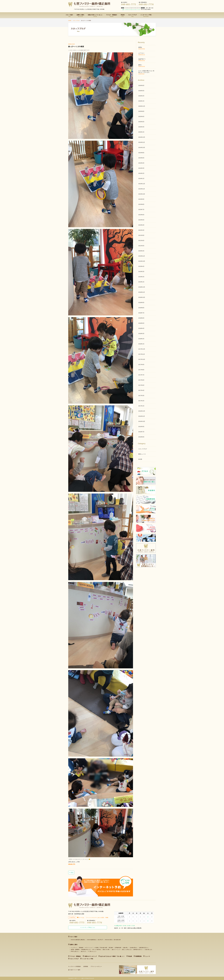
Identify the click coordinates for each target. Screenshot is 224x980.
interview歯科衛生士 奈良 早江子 (95, 939)
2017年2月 (141, 400)
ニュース (147, 956)
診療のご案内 (80, 15)
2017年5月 (141, 385)
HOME (69, 20)
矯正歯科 (111, 947)
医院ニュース (142, 454)
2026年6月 (141, 85)
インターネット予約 (145, 15)
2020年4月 (141, 251)
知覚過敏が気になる (86, 949)
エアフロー (141, 53)
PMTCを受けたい (75, 951)
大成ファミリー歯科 (75, 969)
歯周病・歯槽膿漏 (75, 949)
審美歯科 (81, 947)
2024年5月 (141, 158)
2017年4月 (141, 390)
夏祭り (140, 65)
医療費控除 (138, 956)
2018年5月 (141, 323)
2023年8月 (141, 204)
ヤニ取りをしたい (92, 951)
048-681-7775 (128, 4)
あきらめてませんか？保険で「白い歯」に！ (112, 956)
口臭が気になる (148, 949)
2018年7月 (141, 313)
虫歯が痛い (125, 947)
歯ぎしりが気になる (127, 949)
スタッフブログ (132, 15)
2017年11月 (141, 354)
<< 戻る (71, 872)
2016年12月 (141, 411)
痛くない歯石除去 (96, 949)
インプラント (74, 947)
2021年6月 (141, 240)
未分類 (140, 459)
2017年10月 (141, 359)
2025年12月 (141, 106)
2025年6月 (141, 116)
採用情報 (85, 966)
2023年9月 (141, 199)
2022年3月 (141, 230)
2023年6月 (141, 214)
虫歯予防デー (142, 59)
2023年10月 (141, 194)
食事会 (140, 47)
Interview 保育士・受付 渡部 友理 (113, 939)
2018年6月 (141, 318)
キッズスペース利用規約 (74, 966)
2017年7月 (141, 375)
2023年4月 (141, 225)
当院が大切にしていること (95, 15)
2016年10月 (141, 421)
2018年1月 (141, 344)
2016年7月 (141, 431)
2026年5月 (141, 90)
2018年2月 (141, 338)
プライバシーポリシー (96, 966)
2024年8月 (141, 152)
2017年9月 (141, 364)
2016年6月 (141, 437)
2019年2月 (141, 276)
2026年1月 (141, 101)
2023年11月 (141, 189)
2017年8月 (141, 369)
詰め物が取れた (133, 947)
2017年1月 (141, 406)
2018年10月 (141, 297)
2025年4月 (141, 127)
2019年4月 (141, 266)
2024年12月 (141, 137)
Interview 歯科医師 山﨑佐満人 (78, 939)
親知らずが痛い (106, 949)
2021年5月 (141, 245)
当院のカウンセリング (91, 956)
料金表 (123, 15)
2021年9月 (141, 235)
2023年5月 (141, 220)
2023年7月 (141, 209)
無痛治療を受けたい (144, 947)
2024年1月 (141, 178)
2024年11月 (141, 142)
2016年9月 (141, 426)
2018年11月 (141, 292)
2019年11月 (141, 256)
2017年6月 (141, 380)
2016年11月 (141, 416)
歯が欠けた (83, 951)
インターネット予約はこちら (87, 927)
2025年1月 (141, 132)
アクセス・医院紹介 (111, 15)
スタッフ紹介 (69, 15)
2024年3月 (141, 168)
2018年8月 (141, 307)
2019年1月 (141, 282)
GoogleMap (72, 917)
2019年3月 (141, 271)
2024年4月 (141, 163)
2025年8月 (141, 111)
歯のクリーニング (116, 949)
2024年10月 (141, 147)
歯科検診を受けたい (138, 949)
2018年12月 (141, 287)
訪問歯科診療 (118, 947)
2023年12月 (141, 183)
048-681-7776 (146, 4)
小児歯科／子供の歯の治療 (100, 947)
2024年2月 (141, 173)
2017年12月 (141, 349)
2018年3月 (141, 333)
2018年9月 (141, 302)
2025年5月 (141, 121)
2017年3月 (141, 395)
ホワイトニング (88, 947)
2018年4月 (141, 328)
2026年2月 (141, 96)
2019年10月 (141, 261)
